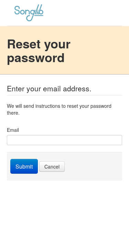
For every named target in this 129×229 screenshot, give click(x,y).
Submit (24, 166)
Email (13, 129)
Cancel (52, 166)
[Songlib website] (64, 12)
